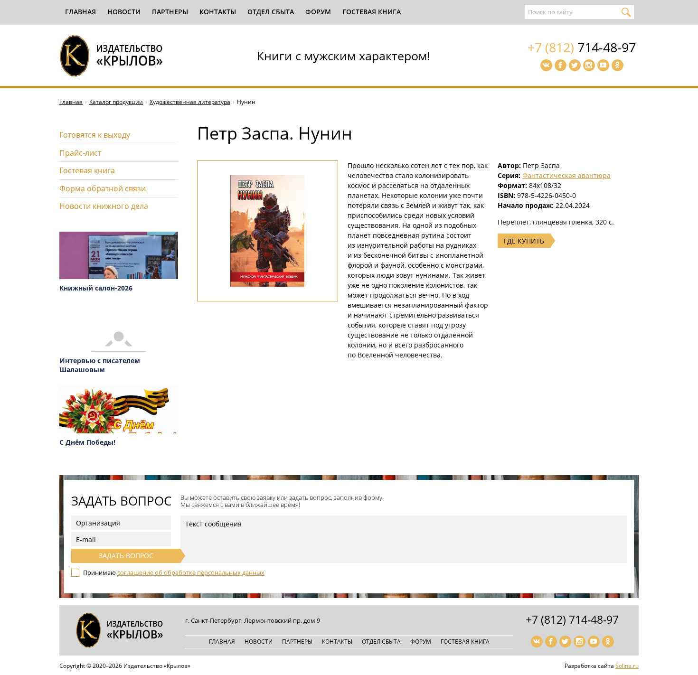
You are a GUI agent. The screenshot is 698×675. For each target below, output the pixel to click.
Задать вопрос (126, 555)
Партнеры (170, 11)
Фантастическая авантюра (566, 175)
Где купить (524, 240)
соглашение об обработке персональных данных (190, 572)
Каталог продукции (116, 101)
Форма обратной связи (102, 188)
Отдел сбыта (270, 11)
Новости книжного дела (103, 206)
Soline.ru (627, 666)
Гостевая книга (371, 11)
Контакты (217, 11)
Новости (124, 11)
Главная (80, 11)
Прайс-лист (80, 153)
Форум (318, 11)
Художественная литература (190, 101)
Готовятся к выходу (94, 135)
